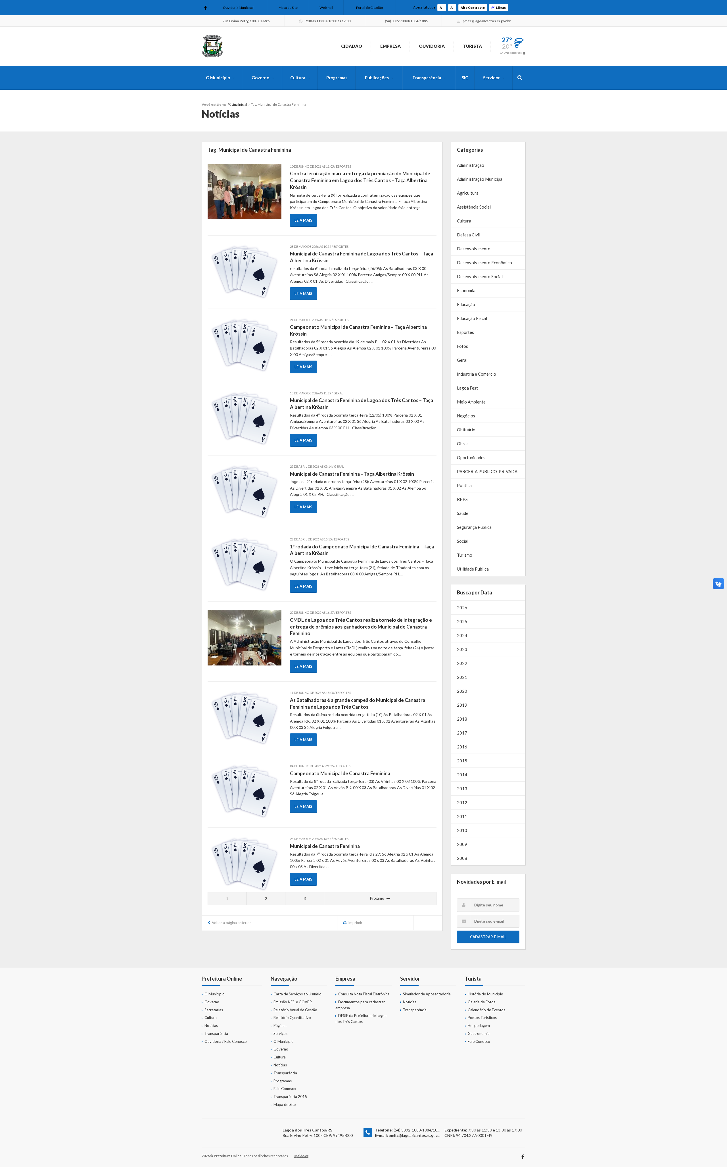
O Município (218, 77)
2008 (462, 858)
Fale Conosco (284, 1088)
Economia (466, 290)
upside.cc (301, 1156)
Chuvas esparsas (511, 52)
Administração (470, 165)
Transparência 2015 (290, 1096)
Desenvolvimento (473, 248)
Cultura (297, 77)
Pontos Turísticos (482, 1017)
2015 (462, 760)
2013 (462, 788)
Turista (472, 46)
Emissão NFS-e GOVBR (292, 1002)
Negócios (466, 415)
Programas (336, 77)
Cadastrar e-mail (488, 937)
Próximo (377, 898)
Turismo (464, 555)
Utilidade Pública (473, 568)
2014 (462, 774)
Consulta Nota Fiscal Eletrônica (363, 994)
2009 (462, 844)
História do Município (485, 994)
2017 (462, 732)
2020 (462, 691)
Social (462, 541)
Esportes (465, 332)
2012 (462, 802)
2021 (462, 677)
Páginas (279, 1025)
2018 (462, 718)
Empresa (390, 46)
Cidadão (351, 46)
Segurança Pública (474, 527)
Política (464, 485)
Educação (466, 304)
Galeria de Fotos (481, 1002)
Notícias (211, 1025)
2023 (462, 649)
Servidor (491, 77)
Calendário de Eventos (486, 1010)
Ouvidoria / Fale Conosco (225, 1041)
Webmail (326, 7)
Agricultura (468, 192)
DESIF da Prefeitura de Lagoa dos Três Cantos (361, 1018)
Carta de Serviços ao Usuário (297, 994)
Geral (462, 360)
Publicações (377, 77)
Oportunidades (471, 457)
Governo (260, 77)
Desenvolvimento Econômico (484, 262)
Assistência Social (474, 206)
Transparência (426, 77)
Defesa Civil (468, 234)
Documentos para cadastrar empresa (360, 1005)
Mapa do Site (288, 7)
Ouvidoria (432, 46)
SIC (465, 77)
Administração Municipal (480, 179)
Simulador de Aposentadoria (427, 994)
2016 (462, 746)
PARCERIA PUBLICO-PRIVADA (487, 471)
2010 (462, 830)
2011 (462, 816)
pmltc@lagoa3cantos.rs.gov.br (415, 1135)
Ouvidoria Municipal (238, 7)
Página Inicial (237, 104)
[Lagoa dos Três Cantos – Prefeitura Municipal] (212, 46)
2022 (462, 663)
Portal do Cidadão (369, 7)
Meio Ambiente (471, 401)
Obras (463, 443)
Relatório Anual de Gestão (295, 1010)
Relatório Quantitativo (292, 1017)
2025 (462, 621)
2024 (462, 635)
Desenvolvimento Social (480, 276)
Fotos (462, 346)
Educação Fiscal (472, 318)
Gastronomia (479, 1033)
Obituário (466, 429)
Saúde (462, 513)
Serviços (280, 1033)
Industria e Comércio (476, 373)
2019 (462, 705)
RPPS (462, 499)
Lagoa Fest (467, 387)
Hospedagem (479, 1025)
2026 (462, 607)
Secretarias (213, 1010)
